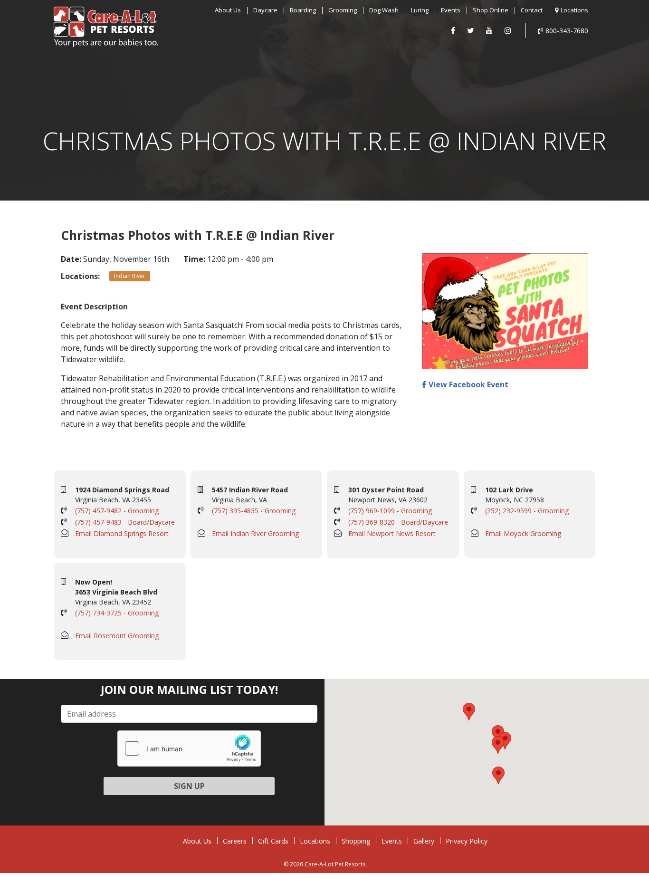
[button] (498, 734)
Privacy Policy (466, 840)
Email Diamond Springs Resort (122, 533)
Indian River (129, 276)
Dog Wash (384, 10)
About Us (228, 10)
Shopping (356, 840)
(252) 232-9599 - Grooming (527, 510)
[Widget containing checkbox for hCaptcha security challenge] (189, 748)
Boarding (303, 10)
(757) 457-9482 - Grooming (117, 510)
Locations (574, 10)
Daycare (265, 10)
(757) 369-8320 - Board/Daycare (398, 522)
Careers (235, 840)
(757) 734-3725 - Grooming (117, 612)
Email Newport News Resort (392, 533)
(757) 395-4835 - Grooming (254, 510)
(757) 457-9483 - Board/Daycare (125, 522)
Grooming (342, 10)
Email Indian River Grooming (255, 533)
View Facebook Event (468, 384)
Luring (420, 10)
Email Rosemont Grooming (117, 635)
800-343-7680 (566, 30)
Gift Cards (273, 840)
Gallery (423, 840)
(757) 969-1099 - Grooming (390, 510)
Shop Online (490, 10)
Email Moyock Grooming (523, 533)
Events (450, 10)
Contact (532, 10)
